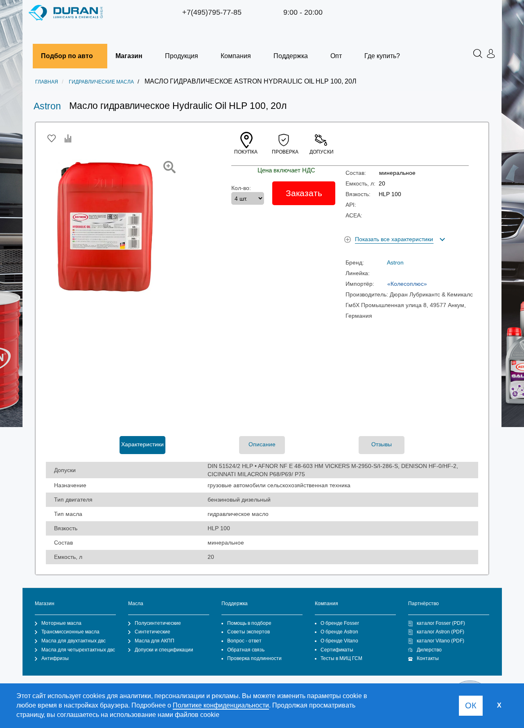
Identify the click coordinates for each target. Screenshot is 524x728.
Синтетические (152, 632)
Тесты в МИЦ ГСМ (341, 658)
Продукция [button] (181, 55)
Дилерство (429, 650)
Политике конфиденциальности (221, 705)
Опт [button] (336, 55)
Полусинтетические (158, 623)
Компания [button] (236, 55)
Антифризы (55, 658)
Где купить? (382, 55)
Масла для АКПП (154, 641)
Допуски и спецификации (164, 650)
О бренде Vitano (339, 641)
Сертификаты (337, 650)
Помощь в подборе (249, 623)
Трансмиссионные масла (70, 632)
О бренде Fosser (340, 623)
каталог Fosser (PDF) (441, 623)
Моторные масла (61, 623)
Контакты (428, 658)
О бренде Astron (339, 632)
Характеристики (142, 444)
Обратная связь (245, 650)
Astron (47, 106)
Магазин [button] (128, 55)
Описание (262, 444)
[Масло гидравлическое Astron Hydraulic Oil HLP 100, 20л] (169, 167)
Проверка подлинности (254, 658)
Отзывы (381, 444)
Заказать (304, 193)
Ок (471, 705)
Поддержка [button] (290, 55)
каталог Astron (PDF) (440, 632)
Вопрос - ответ (244, 641)
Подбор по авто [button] (67, 55)
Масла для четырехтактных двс (78, 650)
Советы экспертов (248, 632)
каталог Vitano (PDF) (440, 641)
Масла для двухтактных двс (73, 641)
